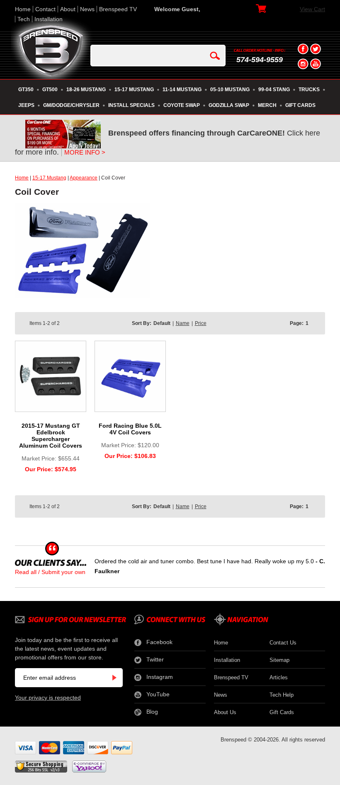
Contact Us (283, 643)
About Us (225, 712)
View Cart (312, 9)
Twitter (155, 659)
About (67, 9)
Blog (152, 711)
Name (182, 323)
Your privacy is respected (48, 697)
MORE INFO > (84, 152)
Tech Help (282, 695)
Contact (45, 9)
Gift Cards (282, 712)
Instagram (159, 677)
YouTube (158, 694)
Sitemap (279, 660)
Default (161, 323)
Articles (279, 677)
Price (200, 323)
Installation (48, 19)
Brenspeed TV (118, 9)
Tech (23, 19)
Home (23, 9)
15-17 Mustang (49, 178)
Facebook (159, 642)
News (87, 9)
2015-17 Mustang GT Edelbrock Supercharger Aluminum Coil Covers (50, 435)
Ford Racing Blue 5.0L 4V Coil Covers (130, 429)
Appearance (83, 178)
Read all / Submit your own (50, 572)
